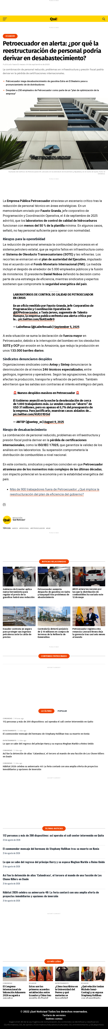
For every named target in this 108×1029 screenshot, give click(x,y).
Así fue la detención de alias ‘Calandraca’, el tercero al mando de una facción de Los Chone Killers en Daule (52, 877)
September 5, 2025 (66, 327)
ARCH (15, 528)
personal (24, 528)
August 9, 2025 (54, 422)
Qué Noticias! (19, 520)
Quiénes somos (54, 1018)
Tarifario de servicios (54, 1015)
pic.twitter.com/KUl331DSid (31, 414)
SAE (48, 528)
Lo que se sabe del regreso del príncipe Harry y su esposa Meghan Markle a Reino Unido (54, 862)
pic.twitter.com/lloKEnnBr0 (36, 319)
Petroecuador (38, 528)
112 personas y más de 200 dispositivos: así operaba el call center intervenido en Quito (53, 835)
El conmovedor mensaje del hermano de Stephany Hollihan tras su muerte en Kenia (51, 849)
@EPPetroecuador (25, 312)
